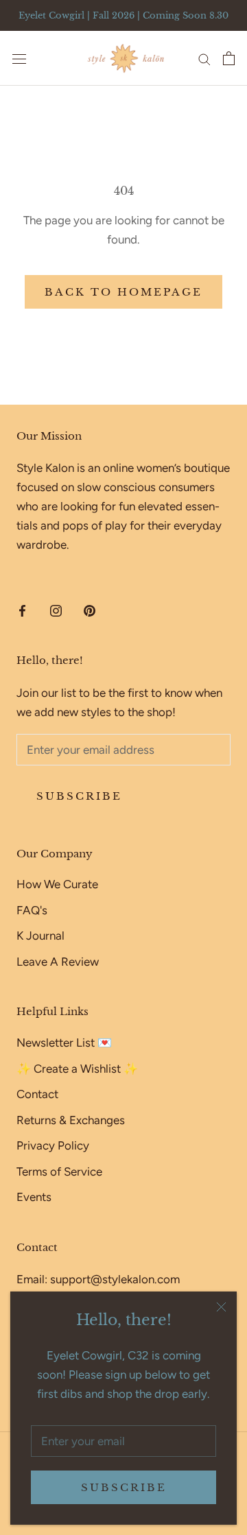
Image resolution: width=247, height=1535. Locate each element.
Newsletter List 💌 (64, 1042)
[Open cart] (229, 58)
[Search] (204, 58)
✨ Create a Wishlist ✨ (77, 1068)
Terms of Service (59, 1171)
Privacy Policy (52, 1145)
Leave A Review (57, 961)
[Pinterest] (89, 609)
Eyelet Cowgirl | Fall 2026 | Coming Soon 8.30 (123, 15)
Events (33, 1197)
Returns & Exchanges (70, 1120)
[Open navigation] (19, 58)
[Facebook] (22, 609)
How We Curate (57, 884)
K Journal (40, 935)
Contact (37, 1094)
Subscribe (124, 1487)
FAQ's (31, 910)
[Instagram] (56, 609)
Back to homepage (123, 291)
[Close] (221, 1307)
